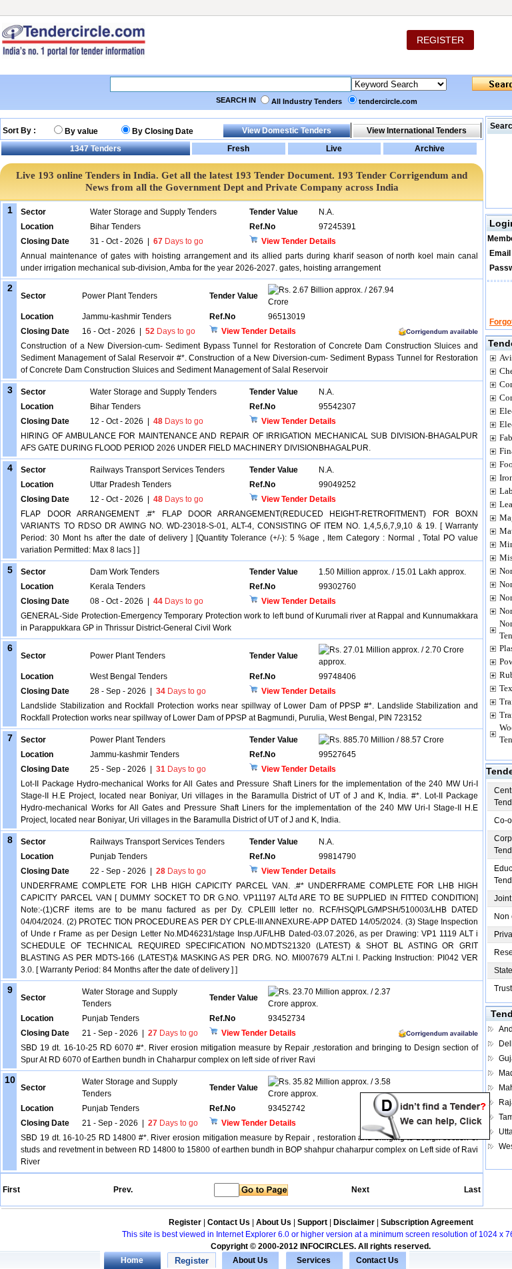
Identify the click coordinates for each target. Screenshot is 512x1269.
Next (360, 1189)
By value (81, 131)
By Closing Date (162, 131)
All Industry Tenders (306, 101)
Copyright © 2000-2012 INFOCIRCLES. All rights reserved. (321, 1246)
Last (472, 1189)
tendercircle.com (388, 101)
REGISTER (440, 40)
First (11, 1189)
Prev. (123, 1189)
